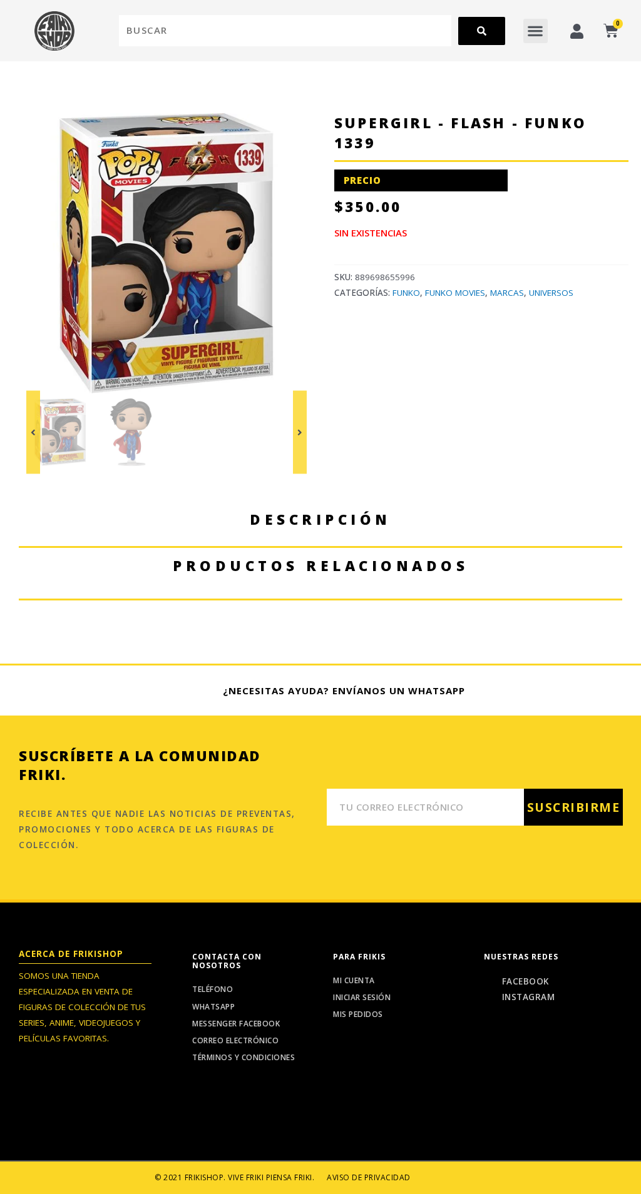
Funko (406, 292)
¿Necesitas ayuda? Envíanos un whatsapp (344, 690)
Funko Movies (455, 292)
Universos (551, 292)
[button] (535, 31)
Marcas (507, 292)
